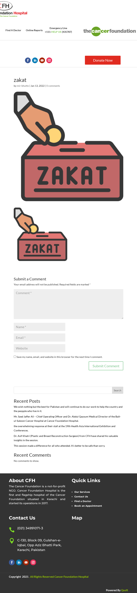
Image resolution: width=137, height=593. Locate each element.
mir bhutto (23, 85)
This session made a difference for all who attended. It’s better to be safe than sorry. (59, 445)
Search (117, 390)
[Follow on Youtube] (42, 60)
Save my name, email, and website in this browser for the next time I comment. (59, 356)
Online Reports (34, 30)
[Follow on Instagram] (49, 60)
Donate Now (103, 60)
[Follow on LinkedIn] (35, 60)
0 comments (53, 85)
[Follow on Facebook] (28, 60)
